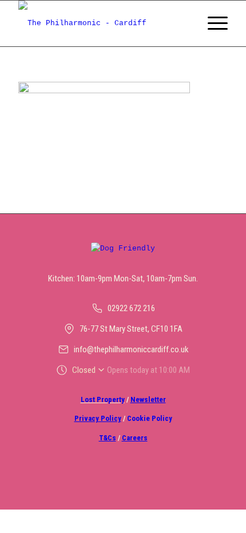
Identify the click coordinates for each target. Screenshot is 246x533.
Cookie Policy (149, 418)
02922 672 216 (131, 308)
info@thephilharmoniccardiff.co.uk (131, 349)
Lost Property (103, 399)
